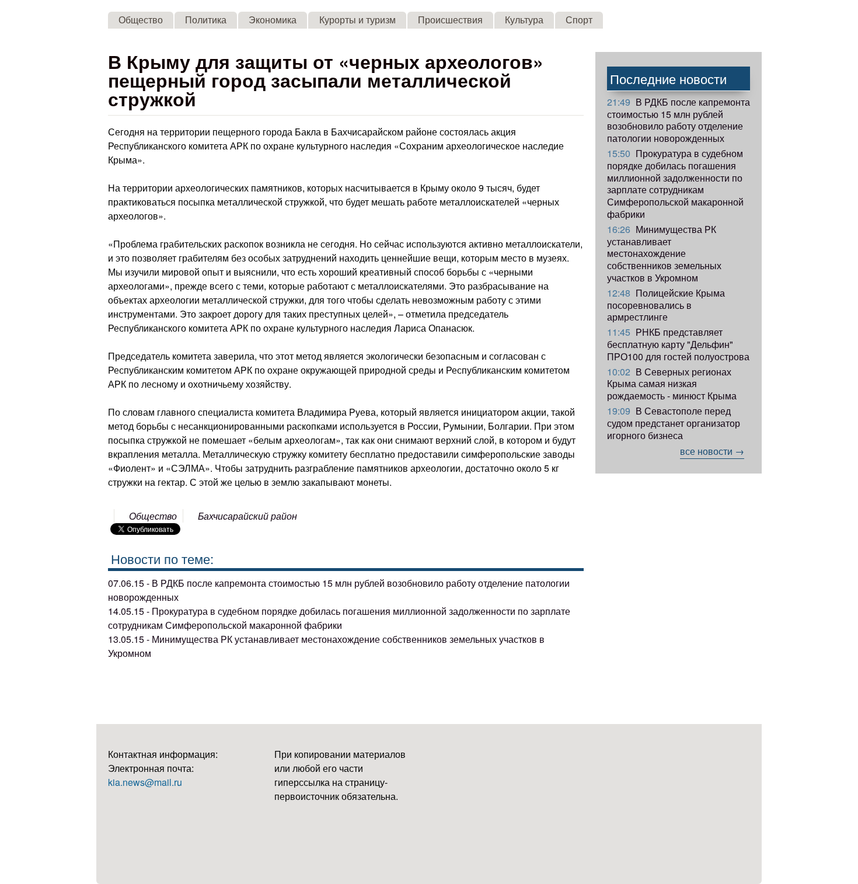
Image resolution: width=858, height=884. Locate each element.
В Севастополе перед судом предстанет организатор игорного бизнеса (673, 423)
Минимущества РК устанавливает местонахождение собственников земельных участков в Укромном (664, 253)
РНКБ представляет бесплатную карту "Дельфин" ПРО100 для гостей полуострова (678, 344)
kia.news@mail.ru (145, 782)
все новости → (712, 451)
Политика (205, 19)
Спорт (579, 19)
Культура (524, 19)
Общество (140, 19)
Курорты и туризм (357, 19)
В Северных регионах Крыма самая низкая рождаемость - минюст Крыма (672, 384)
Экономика (273, 19)
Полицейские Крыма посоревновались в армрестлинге (666, 305)
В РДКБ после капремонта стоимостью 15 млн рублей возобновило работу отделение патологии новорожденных (678, 120)
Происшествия (450, 19)
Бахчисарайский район (247, 516)
